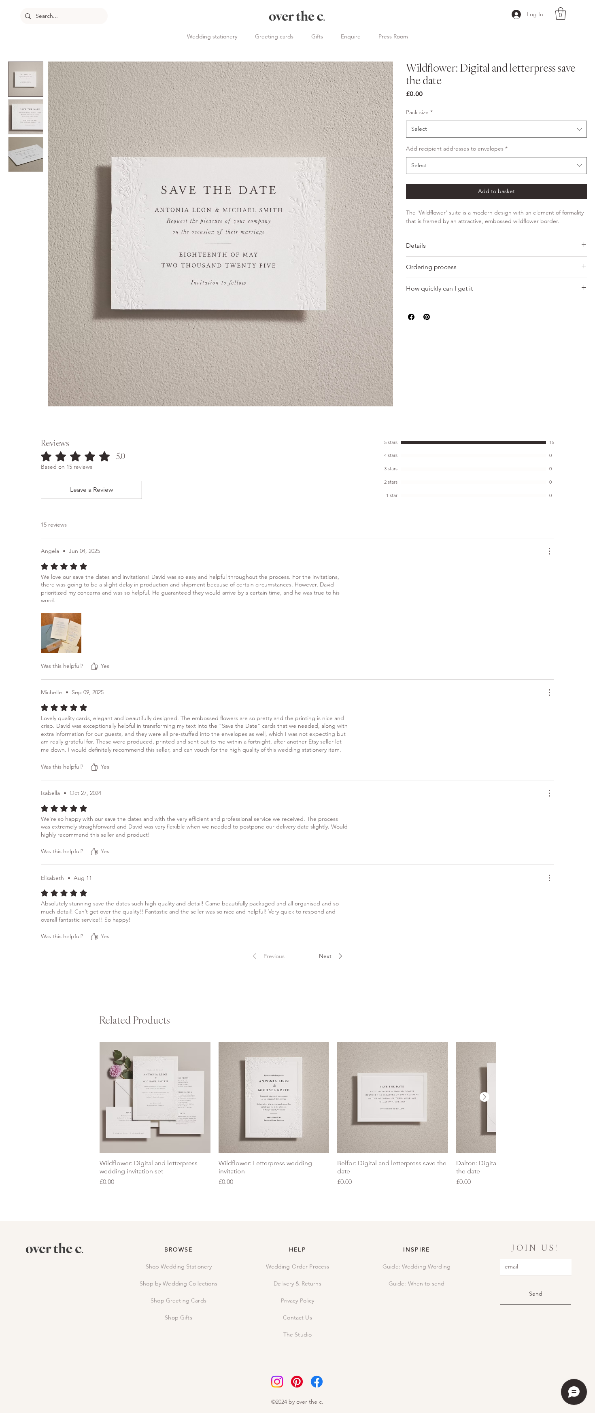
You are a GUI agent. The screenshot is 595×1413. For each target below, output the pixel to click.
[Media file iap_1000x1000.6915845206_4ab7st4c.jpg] (61, 633)
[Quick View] (155, 1097)
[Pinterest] (297, 1382)
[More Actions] (549, 551)
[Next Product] (484, 1097)
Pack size (419, 112)
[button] (560, 13)
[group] (297, 1114)
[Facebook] (317, 1382)
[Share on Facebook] (411, 317)
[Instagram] (277, 1382)
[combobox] (496, 129)
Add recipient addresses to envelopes (457, 148)
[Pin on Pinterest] (426, 317)
